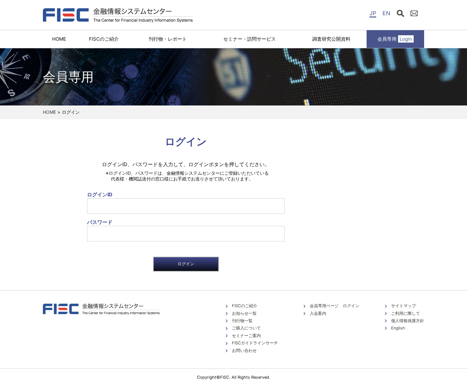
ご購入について (246, 328)
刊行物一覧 (242, 320)
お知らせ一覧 (244, 313)
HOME (59, 39)
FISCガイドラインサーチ (255, 343)
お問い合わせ (244, 350)
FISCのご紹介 (104, 39)
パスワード (99, 222)
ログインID (99, 194)
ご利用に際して (405, 313)
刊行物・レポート (168, 39)
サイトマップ (403, 305)
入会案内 (318, 313)
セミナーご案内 (246, 335)
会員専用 (394, 39)
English (398, 328)
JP (372, 13)
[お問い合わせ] (414, 14)
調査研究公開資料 (331, 39)
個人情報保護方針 (407, 320)
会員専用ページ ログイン (334, 305)
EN (386, 13)
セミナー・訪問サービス (249, 39)
